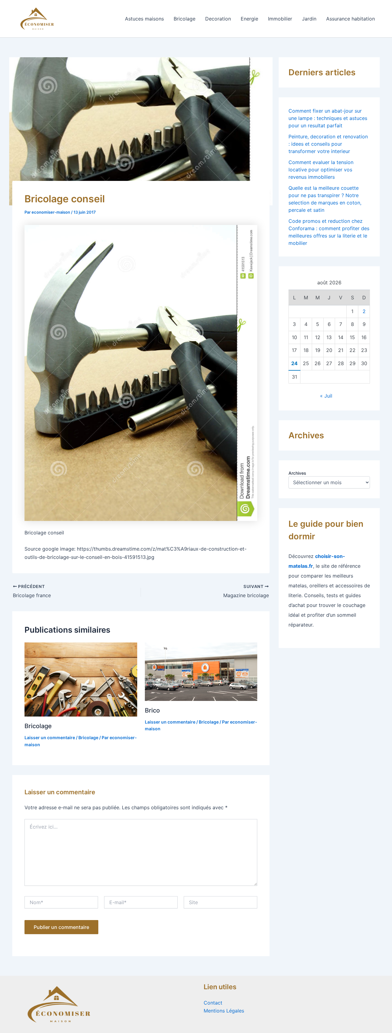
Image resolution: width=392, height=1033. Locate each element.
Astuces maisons (144, 19)
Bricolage (184, 19)
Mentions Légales (224, 1011)
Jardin (309, 19)
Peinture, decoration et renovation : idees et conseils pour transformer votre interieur (328, 143)
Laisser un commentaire (49, 737)
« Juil (326, 396)
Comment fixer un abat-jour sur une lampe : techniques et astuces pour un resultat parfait (327, 118)
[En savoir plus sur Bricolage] (80, 679)
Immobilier (280, 19)
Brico (152, 710)
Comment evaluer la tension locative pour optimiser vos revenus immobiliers (320, 169)
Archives (297, 473)
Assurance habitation (350, 19)
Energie (249, 19)
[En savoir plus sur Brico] (201, 671)
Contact (213, 1003)
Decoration (218, 19)
